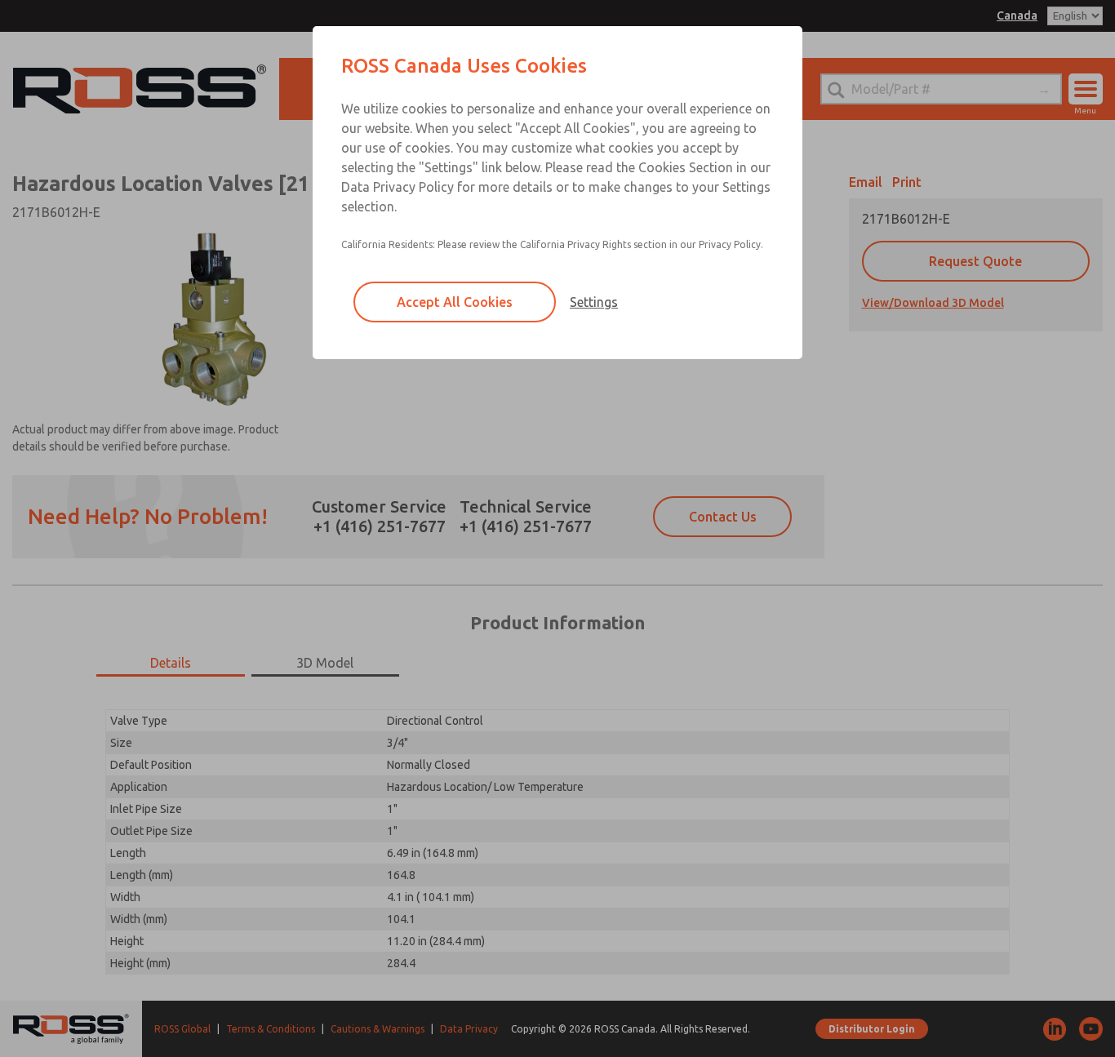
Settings (594, 302)
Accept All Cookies (455, 302)
